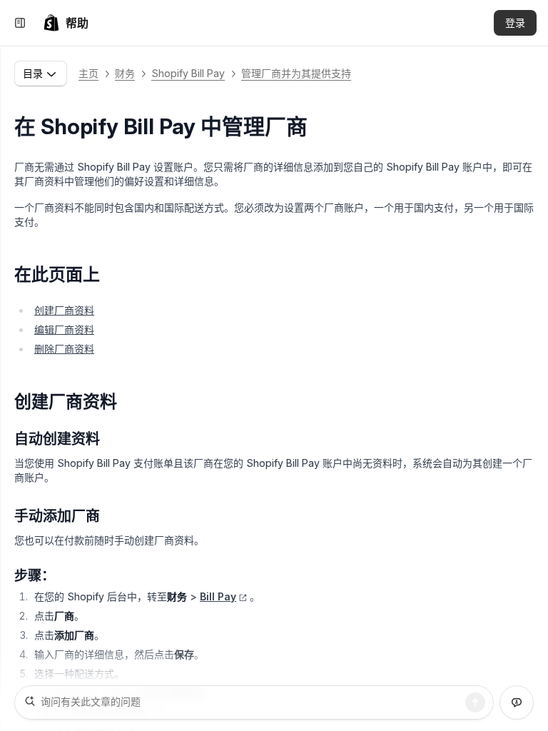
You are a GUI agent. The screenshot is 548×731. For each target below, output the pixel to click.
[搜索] (475, 702)
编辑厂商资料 (64, 329)
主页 (88, 73)
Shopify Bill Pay (188, 73)
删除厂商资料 (64, 349)
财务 (125, 73)
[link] (65, 22)
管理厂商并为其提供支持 (296, 73)
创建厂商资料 (64, 310)
